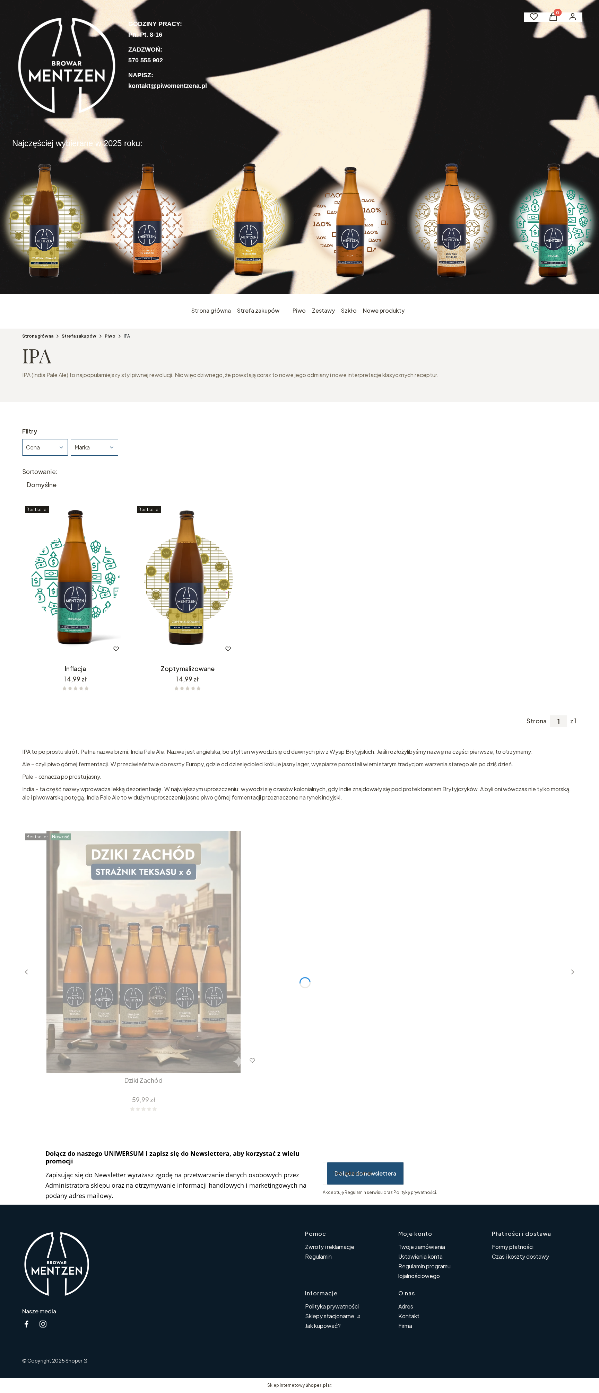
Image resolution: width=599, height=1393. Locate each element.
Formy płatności (512, 1246)
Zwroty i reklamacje (329, 1246)
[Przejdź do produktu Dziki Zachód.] (143, 952)
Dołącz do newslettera (365, 1173)
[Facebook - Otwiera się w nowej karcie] (26, 1324)
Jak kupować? (323, 1325)
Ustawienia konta (420, 1256)
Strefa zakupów (79, 336)
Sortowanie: (40, 471)
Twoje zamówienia (421, 1246)
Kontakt (408, 1316)
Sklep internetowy (297, 1385)
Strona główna (37, 336)
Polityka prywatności (332, 1306)
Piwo (110, 336)
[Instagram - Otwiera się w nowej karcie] (43, 1324)
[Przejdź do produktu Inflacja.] (75, 582)
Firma (405, 1325)
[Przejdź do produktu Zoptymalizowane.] (187, 582)
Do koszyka (60, 649)
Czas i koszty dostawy (520, 1256)
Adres (405, 1306)
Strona (537, 720)
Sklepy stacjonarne (330, 1316)
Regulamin (318, 1256)
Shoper (74, 1360)
